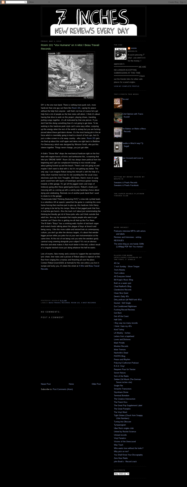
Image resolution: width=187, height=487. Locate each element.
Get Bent (118, 313)
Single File (118, 386)
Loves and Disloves (122, 339)
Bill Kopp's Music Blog (123, 280)
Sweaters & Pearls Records (125, 182)
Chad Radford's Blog (122, 286)
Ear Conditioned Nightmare (125, 306)
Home (71, 384)
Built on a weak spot (122, 283)
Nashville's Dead (121, 353)
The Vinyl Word (120, 412)
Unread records (120, 435)
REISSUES (119, 240)
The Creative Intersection (124, 399)
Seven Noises (120, 373)
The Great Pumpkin (122, 409)
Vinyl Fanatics (120, 438)
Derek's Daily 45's (121, 296)
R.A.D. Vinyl (119, 366)
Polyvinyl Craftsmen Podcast (126, 363)
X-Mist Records (88, 302)
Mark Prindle (119, 343)
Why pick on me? (121, 451)
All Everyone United (122, 276)
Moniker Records (121, 346)
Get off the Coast (121, 316)
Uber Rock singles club (124, 428)
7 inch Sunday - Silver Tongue (126, 266)
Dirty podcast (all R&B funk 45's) (128, 300)
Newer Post (46, 384)
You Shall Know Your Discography (128, 455)
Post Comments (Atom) (63, 389)
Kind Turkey (119, 329)
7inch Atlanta (119, 270)
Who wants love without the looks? (128, 448)
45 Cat (117, 263)
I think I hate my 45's (123, 326)
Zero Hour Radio (121, 458)
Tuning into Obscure (122, 422)
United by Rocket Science (125, 432)
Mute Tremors (120, 349)
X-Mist (81, 266)
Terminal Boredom (121, 395)
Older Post (96, 384)
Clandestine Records (122, 290)
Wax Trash (118, 445)
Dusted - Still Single (122, 303)
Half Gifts (118, 320)
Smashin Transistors (122, 389)
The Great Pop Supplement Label (128, 405)
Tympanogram (120, 425)
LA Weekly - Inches (122, 333)
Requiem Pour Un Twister (124, 369)
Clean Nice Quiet (121, 293)
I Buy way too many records (126, 323)
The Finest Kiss (120, 402)
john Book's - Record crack (125, 461)
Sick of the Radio (121, 376)
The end (125, 99)
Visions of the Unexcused (125, 441)
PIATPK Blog (119, 356)
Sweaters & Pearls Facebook (126, 185)
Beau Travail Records (59, 302)
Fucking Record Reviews (124, 310)
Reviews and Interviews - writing (127, 237)
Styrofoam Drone (121, 392)
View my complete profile (126, 86)
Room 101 (76, 108)
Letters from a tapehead (124, 336)
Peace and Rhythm (122, 359)
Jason (134, 48)
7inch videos (119, 273)
